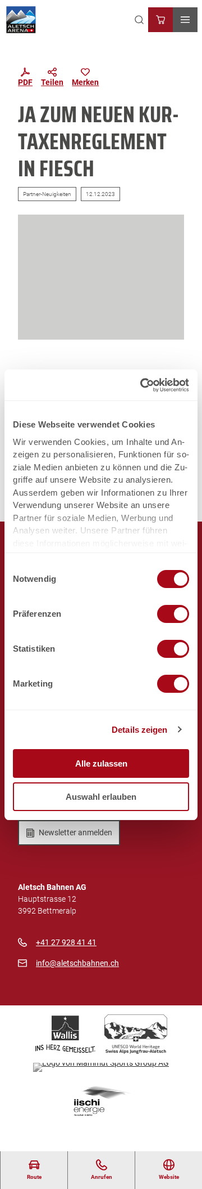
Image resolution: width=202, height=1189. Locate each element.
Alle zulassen (101, 763)
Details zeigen (139, 729)
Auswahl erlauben (101, 796)
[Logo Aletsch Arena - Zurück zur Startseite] (21, 20)
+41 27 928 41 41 (66, 942)
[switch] (173, 614)
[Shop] (160, 19)
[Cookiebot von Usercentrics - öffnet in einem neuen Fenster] (142, 385)
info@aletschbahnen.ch (77, 963)
